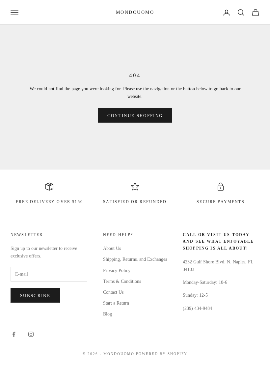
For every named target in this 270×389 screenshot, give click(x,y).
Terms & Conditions (122, 281)
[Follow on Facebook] (14, 334)
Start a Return (116, 303)
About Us (112, 248)
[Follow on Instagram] (31, 334)
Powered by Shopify (161, 354)
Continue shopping (135, 115)
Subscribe (35, 295)
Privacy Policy (116, 270)
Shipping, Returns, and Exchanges (135, 259)
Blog (107, 314)
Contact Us (113, 292)
